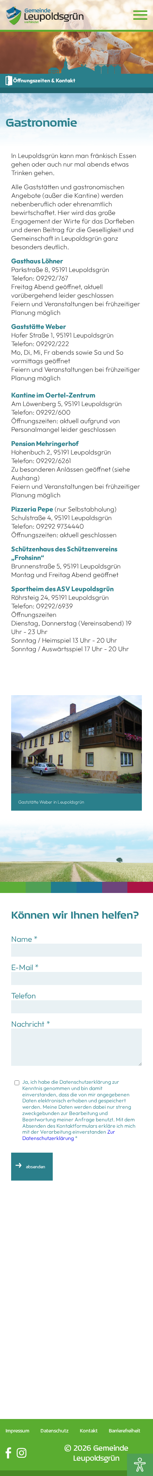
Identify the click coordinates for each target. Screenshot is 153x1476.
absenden (35, 1166)
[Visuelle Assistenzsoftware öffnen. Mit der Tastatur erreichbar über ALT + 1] (140, 1465)
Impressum (17, 1431)
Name (24, 939)
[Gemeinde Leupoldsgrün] (45, 15)
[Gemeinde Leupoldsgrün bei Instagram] (21, 1453)
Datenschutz (54, 1431)
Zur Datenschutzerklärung (68, 1134)
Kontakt (89, 1431)
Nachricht (30, 1024)
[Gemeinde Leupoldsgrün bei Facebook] (8, 1453)
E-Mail (25, 967)
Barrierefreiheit (124, 1431)
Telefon (23, 995)
